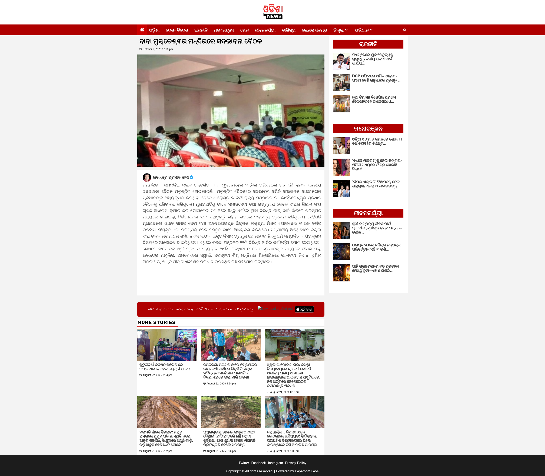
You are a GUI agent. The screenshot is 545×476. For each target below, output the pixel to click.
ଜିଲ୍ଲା (338, 30)
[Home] (142, 30)
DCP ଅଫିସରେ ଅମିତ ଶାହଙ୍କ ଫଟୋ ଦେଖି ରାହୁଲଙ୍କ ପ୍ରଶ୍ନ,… (376, 78)
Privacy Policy (295, 463)
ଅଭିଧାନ (362, 30)
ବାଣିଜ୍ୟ (289, 30)
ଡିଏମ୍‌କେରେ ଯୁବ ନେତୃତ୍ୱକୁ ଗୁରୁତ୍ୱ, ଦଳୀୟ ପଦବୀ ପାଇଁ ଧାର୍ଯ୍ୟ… (372, 59)
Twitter (244, 463)
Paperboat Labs (307, 471)
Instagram (275, 463)
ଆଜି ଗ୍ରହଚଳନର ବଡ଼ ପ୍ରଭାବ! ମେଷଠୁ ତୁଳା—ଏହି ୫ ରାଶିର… (375, 268)
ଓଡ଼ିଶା (154, 30)
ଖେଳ (244, 30)
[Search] (404, 30)
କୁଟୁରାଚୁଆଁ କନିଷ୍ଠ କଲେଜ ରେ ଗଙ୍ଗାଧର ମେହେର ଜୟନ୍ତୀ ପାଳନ (164, 366)
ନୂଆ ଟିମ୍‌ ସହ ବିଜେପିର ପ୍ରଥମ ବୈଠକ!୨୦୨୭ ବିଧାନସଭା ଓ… (374, 99)
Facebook (258, 463)
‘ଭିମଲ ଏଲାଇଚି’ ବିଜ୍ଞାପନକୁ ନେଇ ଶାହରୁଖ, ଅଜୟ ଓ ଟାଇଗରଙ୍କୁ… (376, 183)
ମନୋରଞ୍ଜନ (224, 30)
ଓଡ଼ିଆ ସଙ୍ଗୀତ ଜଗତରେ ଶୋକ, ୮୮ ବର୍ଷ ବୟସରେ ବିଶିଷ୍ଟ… (377, 141)
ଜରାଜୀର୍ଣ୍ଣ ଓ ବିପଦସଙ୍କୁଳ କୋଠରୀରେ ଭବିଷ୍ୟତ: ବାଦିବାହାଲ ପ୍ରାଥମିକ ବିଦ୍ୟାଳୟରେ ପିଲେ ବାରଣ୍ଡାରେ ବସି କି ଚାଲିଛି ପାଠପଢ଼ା (292, 438)
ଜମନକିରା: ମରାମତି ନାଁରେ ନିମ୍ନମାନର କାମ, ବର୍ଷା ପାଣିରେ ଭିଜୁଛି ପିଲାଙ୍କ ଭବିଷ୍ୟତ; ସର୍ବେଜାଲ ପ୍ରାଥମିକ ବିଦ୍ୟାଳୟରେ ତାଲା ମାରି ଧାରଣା (230, 371)
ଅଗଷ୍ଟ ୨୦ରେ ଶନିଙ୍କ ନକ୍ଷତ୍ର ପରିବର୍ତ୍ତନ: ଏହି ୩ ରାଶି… (376, 247)
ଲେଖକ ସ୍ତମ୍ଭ (314, 30)
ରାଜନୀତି (201, 30)
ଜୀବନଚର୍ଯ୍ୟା (265, 30)
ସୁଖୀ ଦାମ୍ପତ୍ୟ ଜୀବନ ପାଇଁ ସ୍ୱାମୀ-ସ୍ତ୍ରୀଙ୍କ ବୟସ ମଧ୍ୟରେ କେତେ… (377, 228)
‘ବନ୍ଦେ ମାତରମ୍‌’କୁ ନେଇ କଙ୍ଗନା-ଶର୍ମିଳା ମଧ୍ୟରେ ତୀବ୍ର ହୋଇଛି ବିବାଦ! (377, 164)
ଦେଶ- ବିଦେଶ (177, 30)
